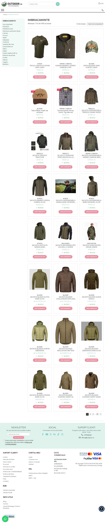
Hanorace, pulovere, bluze (11, 31)
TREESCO (91, 108)
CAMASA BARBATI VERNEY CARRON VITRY (65, 66)
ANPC (31, 475)
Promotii (6, 464)
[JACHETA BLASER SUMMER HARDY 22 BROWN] (65, 380)
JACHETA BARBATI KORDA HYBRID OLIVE (40, 201)
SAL (30, 469)
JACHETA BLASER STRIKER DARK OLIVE (40, 396)
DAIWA (39, 63)
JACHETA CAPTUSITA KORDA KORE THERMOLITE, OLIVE (39, 246)
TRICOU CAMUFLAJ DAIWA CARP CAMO (40, 66)
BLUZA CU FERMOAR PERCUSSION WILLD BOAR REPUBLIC (66, 156)
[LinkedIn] (54, 434)
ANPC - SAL (32, 478)
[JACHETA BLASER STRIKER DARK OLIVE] (39, 380)
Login (30, 457)
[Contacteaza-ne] (102, 10)
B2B (5, 486)
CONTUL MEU (34, 453)
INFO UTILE (8, 497)
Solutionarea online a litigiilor (38, 473)
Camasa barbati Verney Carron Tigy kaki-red (65, 111)
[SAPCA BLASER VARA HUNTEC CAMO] (91, 46)
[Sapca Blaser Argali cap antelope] (39, 96)
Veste (5, 37)
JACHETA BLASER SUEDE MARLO (91, 298)
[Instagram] (62, 434)
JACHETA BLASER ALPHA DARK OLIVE (39, 298)
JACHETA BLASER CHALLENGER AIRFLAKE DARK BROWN (65, 298)
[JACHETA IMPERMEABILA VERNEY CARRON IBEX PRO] (91, 141)
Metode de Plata (8, 459)
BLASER (91, 63)
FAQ (4, 479)
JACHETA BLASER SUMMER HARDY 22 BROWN (65, 396)
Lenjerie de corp (8, 44)
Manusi (5, 60)
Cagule (5, 62)
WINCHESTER (91, 243)
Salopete (6, 40)
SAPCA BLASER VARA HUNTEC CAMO (91, 66)
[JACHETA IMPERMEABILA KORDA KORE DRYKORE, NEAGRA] (65, 186)
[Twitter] (50, 434)
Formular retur (8, 469)
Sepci (5, 48)
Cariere (5, 504)
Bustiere (5, 64)
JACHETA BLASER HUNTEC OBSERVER (40, 350)
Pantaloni (6, 26)
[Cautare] (58, 4)
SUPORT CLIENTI (10, 453)
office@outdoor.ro (87, 437)
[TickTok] (58, 434)
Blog (4, 501)
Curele (5, 57)
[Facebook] (43, 434)
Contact (6, 481)
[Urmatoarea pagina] (100, 414)
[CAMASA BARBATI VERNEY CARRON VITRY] (65, 46)
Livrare (5, 457)
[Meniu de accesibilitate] (101, 509)
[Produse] (3, 10)
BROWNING (66, 243)
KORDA (39, 198)
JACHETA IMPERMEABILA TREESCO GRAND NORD (91, 111)
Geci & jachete (8, 24)
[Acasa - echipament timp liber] (12, 4)
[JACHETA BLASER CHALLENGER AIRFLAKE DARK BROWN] (65, 279)
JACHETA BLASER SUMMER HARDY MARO (91, 396)
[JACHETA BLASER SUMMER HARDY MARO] (91, 380)
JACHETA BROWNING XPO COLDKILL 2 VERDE (65, 246)
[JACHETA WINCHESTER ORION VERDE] (91, 231)
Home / (5, 14)
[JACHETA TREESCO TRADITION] (39, 141)
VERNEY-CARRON (66, 63)
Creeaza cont (33, 459)
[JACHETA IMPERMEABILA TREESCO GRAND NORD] (91, 96)
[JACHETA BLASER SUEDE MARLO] (91, 279)
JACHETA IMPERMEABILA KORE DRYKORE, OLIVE (91, 201)
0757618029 (88, 435)
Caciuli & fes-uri (8, 46)
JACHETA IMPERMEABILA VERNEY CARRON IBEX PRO (91, 156)
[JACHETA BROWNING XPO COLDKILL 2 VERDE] (65, 231)
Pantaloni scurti (8, 29)
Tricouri (5, 35)
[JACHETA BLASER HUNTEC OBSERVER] (39, 331)
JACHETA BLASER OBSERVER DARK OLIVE (91, 350)
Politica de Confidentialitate (12, 471)
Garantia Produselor (9, 476)
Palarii (5, 51)
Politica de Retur (8, 474)
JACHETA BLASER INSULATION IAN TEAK (65, 350)
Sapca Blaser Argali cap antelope (39, 111)
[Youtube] (47, 434)
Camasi (5, 33)
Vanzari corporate (9, 490)
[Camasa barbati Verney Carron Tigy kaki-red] (65, 96)
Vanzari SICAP (7, 492)
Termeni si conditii (9, 467)
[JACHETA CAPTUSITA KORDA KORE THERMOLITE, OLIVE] (39, 231)
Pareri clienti (7, 462)
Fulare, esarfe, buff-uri (10, 53)
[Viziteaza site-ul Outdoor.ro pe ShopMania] (9, 516)
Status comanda (34, 462)
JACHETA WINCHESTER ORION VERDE (91, 246)
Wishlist (31, 464)
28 (97, 414)
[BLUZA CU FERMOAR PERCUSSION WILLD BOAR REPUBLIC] (65, 141)
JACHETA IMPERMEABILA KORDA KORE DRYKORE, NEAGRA (65, 201)
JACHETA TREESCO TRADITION (40, 156)
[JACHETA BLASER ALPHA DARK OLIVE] (39, 279)
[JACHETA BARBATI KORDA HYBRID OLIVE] (39, 186)
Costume (6, 42)
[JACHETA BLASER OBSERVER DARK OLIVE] (91, 331)
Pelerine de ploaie (9, 55)
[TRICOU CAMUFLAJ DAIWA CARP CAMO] (39, 46)
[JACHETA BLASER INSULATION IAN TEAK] (65, 331)
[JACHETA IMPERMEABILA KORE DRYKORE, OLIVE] (91, 186)
